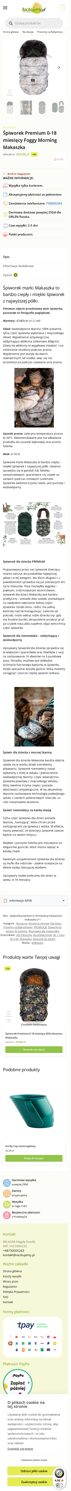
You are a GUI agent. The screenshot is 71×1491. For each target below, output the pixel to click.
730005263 (54, 203)
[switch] (59, 1485)
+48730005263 (13, 1251)
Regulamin (10, 1286)
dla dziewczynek (42, 935)
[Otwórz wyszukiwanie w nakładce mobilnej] (34, 23)
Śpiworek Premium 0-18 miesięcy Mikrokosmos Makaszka (33, 1035)
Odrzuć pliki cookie (34, 1471)
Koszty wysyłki (12, 1276)
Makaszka (26, 939)
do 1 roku (58, 935)
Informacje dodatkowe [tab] (18, 266)
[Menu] (9, 8)
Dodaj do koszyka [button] (34, 1158)
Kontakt (8, 1302)
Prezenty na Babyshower (50, 32)
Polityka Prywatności (16, 1292)
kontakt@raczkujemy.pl (19, 1255)
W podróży (21, 931)
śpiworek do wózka (44, 939)
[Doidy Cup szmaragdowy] (33, 1108)
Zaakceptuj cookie (34, 1482)
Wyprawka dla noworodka (44, 931)
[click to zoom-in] (34, 67)
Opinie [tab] (9, 275)
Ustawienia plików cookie (34, 1459)
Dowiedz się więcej (20, 1449)
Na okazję (27, 32)
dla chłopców (24, 935)
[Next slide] (59, 67)
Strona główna (11, 32)
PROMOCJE (40, 927)
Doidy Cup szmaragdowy (20, 1146)
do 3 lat (14, 939)
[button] (62, 8)
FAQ (5, 1297)
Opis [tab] (6, 257)
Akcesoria (21, 923)
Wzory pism (10, 1281)
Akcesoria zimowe (38, 923)
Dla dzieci (55, 923)
